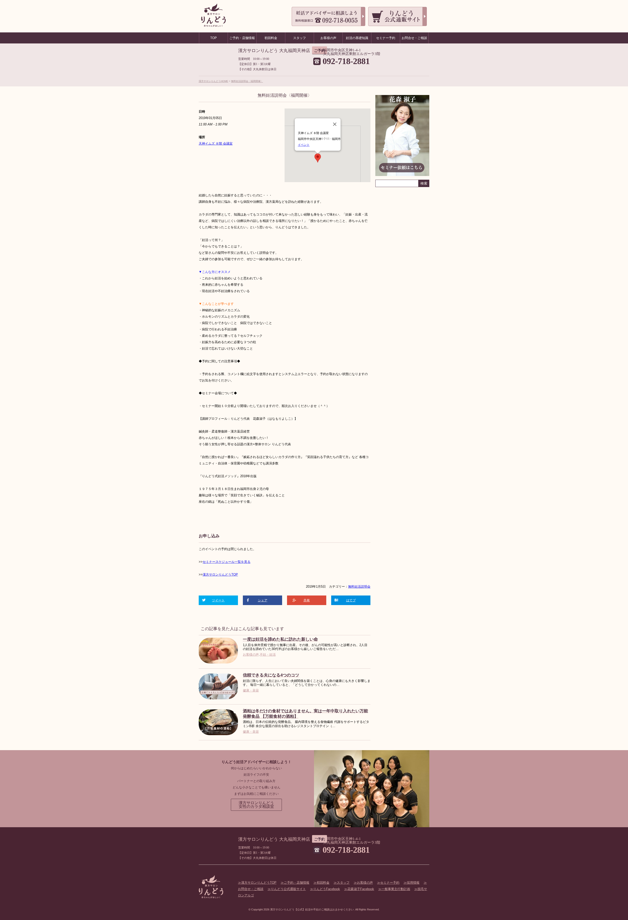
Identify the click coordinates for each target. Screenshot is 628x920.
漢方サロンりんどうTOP (220, 574)
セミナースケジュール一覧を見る (226, 562)
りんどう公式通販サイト (288, 889)
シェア (262, 600)
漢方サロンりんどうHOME (213, 81)
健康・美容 (251, 690)
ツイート (218, 600)
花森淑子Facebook (360, 889)
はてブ (351, 600)
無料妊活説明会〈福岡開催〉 (247, 81)
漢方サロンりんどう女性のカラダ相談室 (256, 805)
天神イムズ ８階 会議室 (216, 143)
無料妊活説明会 (359, 586)
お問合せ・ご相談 (414, 38)
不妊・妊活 (268, 654)
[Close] (335, 124)
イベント (304, 145)
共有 (306, 600)
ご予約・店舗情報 (296, 882)
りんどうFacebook (326, 889)
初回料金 (323, 882)
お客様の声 (251, 654)
